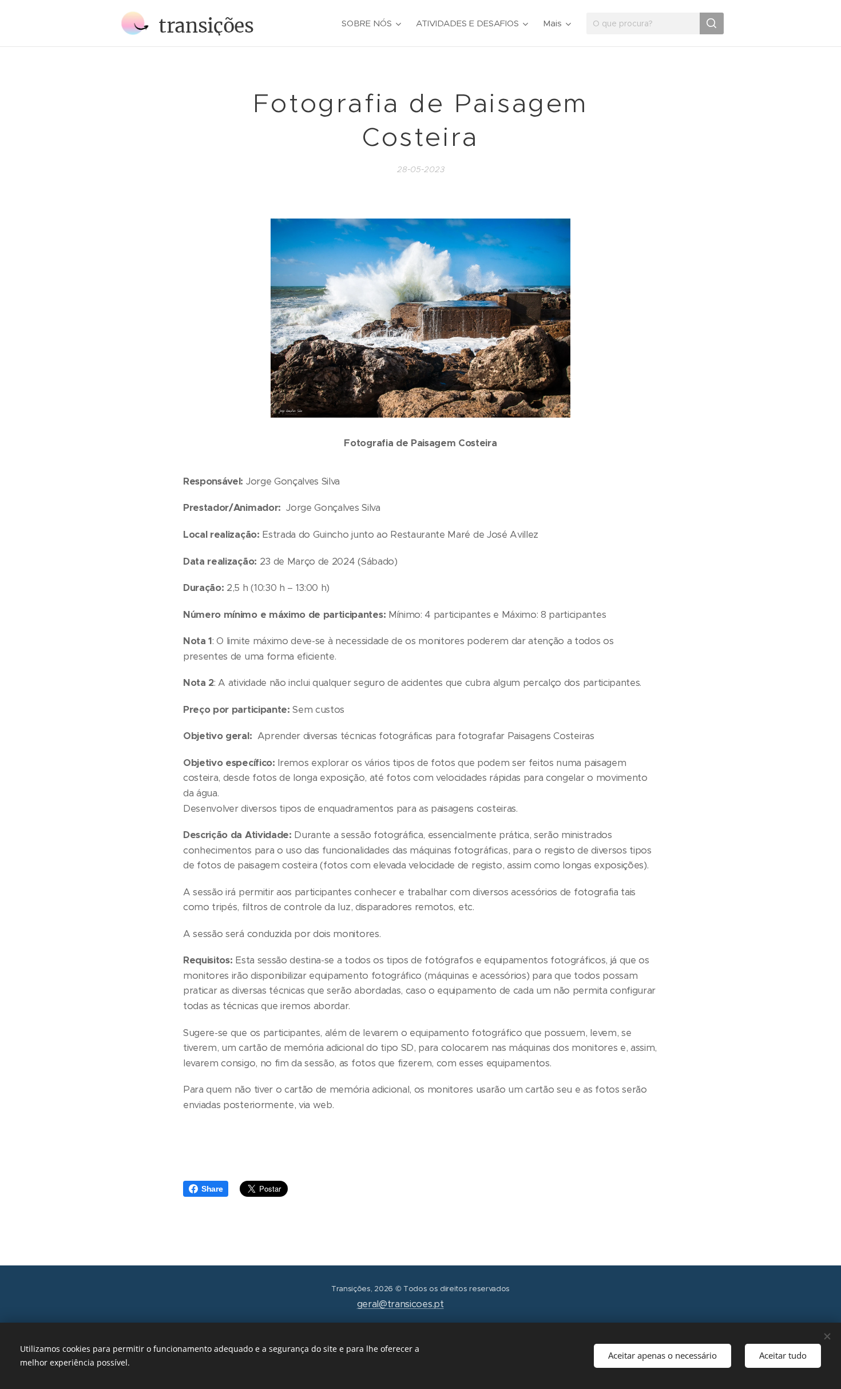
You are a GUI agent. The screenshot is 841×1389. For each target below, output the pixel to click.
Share (212, 1188)
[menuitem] (373, 23)
